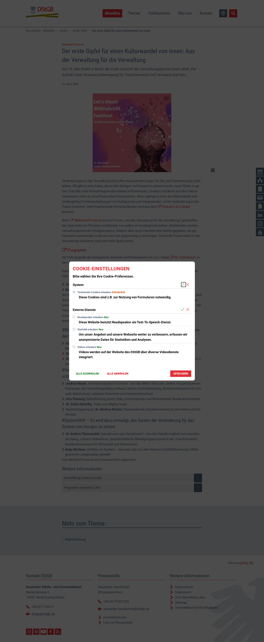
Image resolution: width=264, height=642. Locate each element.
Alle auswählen (87, 373)
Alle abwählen (117, 373)
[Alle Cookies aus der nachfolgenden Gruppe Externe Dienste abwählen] (188, 309)
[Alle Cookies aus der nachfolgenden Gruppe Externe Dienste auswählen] (183, 309)
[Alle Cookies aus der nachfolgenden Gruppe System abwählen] (188, 284)
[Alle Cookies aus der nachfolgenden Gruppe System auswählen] (183, 284)
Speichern (180, 373)
